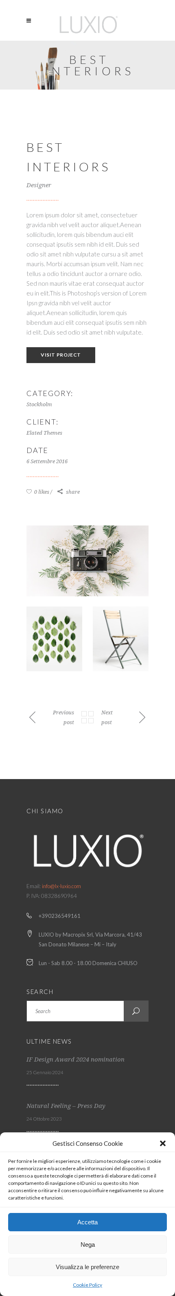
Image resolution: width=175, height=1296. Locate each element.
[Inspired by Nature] (54, 639)
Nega (88, 1244)
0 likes (41, 492)
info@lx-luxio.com (61, 886)
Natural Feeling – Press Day (65, 1106)
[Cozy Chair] (121, 639)
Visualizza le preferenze (87, 1266)
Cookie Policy (87, 1285)
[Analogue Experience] (87, 560)
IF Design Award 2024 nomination (75, 1059)
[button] (163, 1143)
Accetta (87, 1222)
